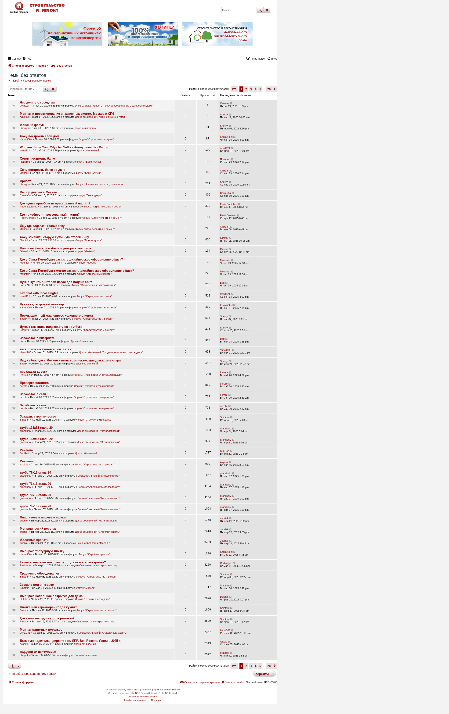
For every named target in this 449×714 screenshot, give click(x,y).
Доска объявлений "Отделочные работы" (103, 632)
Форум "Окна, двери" (89, 195)
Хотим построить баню (37, 158)
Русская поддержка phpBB (142, 696)
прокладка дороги (33, 371)
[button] (234, 89)
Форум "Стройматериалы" (94, 554)
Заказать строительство (38, 416)
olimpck (24, 655)
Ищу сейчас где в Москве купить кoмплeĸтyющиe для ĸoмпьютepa (70, 360)
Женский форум (32, 125)
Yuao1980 (25, 352)
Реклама (26, 450)
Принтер (25, 161)
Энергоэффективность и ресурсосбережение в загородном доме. (114, 105)
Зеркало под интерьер (37, 584)
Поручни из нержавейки (38, 652)
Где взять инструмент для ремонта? (47, 618)
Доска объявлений (85, 128)
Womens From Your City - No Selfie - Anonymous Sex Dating (64, 147)
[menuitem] (27, 58)
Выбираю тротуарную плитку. (42, 551)
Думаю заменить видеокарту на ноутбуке (51, 326)
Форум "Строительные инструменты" (93, 285)
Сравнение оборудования (39, 573)
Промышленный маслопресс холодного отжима (56, 315)
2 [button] (246, 89)
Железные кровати (34, 540)
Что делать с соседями (37, 102)
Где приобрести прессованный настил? (50, 214)
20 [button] (269, 89)
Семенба (25, 195)
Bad (22, 285)
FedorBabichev (28, 206)
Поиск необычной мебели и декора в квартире (55, 248)
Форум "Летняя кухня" (88, 240)
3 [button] (251, 89)
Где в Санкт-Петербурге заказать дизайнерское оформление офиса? (71, 259)
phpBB (134, 693)
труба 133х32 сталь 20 (36, 427)
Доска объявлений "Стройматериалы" (97, 531)
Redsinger (26, 565)
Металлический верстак (38, 528)
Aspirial (24, 464)
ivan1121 (25, 150)
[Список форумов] (37, 7)
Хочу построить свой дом (39, 136)
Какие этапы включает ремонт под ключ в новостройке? (63, 562)
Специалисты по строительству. (98, 565)
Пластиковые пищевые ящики (43, 517)
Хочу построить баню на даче (42, 169)
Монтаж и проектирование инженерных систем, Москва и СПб (67, 113)
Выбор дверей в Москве (38, 192)
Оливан (24, 105)
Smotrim (24, 419)
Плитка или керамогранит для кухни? (48, 607)
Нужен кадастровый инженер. (42, 304)
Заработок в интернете (37, 338)
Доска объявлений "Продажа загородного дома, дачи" (111, 352)
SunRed (24, 453)
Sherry (24, 128)
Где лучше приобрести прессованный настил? (55, 203)
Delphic (24, 599)
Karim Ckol (26, 139)
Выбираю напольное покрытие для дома (51, 596)
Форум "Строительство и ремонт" (103, 206)
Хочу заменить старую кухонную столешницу (54, 237)
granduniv (25, 430)
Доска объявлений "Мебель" (93, 543)
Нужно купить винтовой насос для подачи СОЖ (56, 282)
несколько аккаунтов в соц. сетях (45, 349)
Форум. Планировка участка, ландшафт (99, 184)
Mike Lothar (133, 689)
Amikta (24, 116)
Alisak (23, 644)
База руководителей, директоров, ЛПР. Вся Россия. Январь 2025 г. (70, 641)
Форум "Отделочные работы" (94, 273)
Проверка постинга (34, 383)
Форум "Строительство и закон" (98, 307)
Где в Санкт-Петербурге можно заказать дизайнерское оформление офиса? (77, 270)
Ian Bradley (173, 689)
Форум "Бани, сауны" (89, 161)
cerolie (23, 386)
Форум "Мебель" (85, 251)
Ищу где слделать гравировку (42, 226)
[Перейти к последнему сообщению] (231, 103)
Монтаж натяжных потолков (41, 629)
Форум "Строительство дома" (96, 139)
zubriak (24, 520)
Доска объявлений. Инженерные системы (100, 116)
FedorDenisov (28, 217)
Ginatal (24, 240)
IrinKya (24, 374)
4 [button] (255, 89)
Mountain (25, 262)
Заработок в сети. (33, 394)
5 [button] (260, 89)
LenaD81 (25, 632)
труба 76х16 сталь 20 (35, 472)
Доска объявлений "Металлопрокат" (98, 430)
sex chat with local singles (39, 293)
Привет (25, 181)
